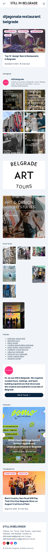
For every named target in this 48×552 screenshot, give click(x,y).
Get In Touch (22, 395)
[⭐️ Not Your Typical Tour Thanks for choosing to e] (13, 121)
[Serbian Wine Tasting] (24, 435)
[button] (4, 4)
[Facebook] (15, 543)
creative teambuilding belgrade (20, 345)
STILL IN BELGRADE (14, 526)
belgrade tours (13, 341)
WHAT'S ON (23, 474)
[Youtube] (4, 543)
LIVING (7, 35)
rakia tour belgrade (15, 352)
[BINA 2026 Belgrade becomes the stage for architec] (35, 143)
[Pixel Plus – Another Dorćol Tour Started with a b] (13, 143)
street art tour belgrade (17, 354)
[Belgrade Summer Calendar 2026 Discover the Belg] (35, 100)
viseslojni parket (14, 358)
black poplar (12, 343)
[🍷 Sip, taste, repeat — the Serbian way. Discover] (13, 100)
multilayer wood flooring (17, 349)
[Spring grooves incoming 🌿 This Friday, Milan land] (35, 121)
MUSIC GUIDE (10, 474)
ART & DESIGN (10, 31)
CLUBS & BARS (37, 31)
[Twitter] (8, 543)
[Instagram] (12, 543)
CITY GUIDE (23, 31)
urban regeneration (15, 356)
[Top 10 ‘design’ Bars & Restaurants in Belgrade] (24, 41)
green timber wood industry (19, 347)
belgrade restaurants (16, 338)
